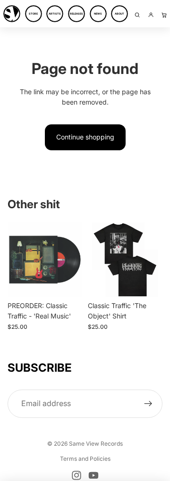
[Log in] (150, 14)
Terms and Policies (85, 458)
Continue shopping (85, 137)
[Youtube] (93, 475)
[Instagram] (76, 475)
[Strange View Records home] (11, 14)
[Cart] (164, 14)
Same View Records (96, 443)
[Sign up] (148, 404)
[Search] (137, 14)
